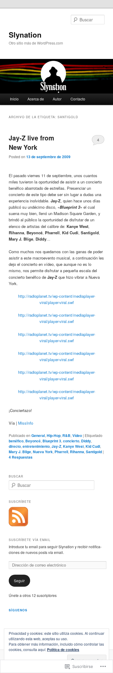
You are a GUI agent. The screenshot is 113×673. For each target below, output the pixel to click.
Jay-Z (56, 446)
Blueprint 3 (51, 441)
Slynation (25, 34)
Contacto (78, 98)
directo (15, 446)
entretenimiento (36, 446)
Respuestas (21, 457)
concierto (71, 441)
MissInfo (25, 423)
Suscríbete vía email (30, 540)
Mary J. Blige (20, 451)
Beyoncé (33, 441)
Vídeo (77, 435)
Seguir (19, 580)
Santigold (94, 451)
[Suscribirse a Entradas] (18, 524)
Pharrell (61, 451)
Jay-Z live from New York (31, 142)
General (38, 435)
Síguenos (18, 610)
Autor (57, 98)
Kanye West (73, 446)
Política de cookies (63, 649)
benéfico (16, 441)
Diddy (86, 441)
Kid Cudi (93, 446)
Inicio (14, 98)
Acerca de (35, 98)
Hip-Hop (54, 435)
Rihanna (77, 451)
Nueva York (43, 451)
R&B (66, 435)
